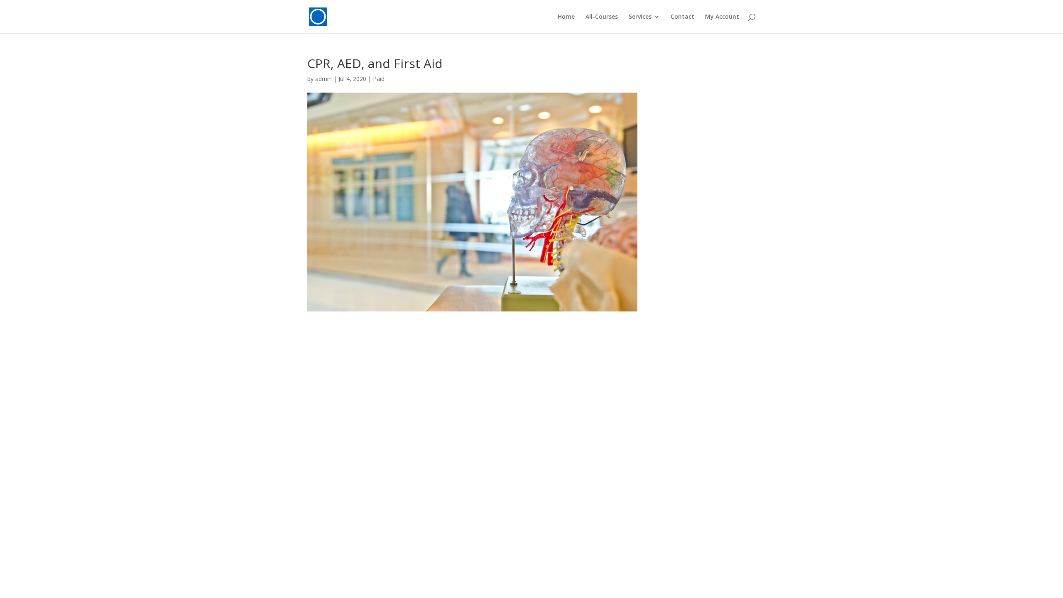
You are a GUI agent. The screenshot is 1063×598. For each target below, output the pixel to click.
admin (323, 79)
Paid (379, 79)
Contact (682, 17)
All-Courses (601, 17)
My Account (722, 17)
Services (640, 17)
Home (566, 17)
